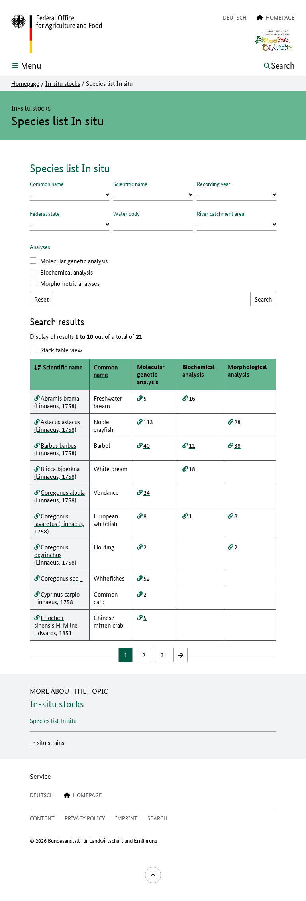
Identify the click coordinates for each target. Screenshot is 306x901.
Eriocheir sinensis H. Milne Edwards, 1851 (56, 625)
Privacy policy (85, 818)
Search (157, 818)
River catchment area (220, 213)
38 (237, 445)
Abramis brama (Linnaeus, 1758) (56, 402)
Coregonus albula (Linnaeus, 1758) (59, 496)
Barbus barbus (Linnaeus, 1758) (55, 449)
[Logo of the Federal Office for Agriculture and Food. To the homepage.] (56, 34)
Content (42, 818)
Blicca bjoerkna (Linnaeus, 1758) (57, 472)
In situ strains (47, 742)
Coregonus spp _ (62, 578)
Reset (41, 299)
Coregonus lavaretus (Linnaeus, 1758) (59, 523)
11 (192, 445)
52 (146, 578)
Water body (126, 213)
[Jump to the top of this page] (153, 875)
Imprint (126, 818)
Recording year (213, 184)
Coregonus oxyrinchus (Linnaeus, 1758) (55, 554)
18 (192, 468)
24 (146, 492)
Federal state (45, 213)
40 (146, 445)
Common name (47, 184)
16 (192, 398)
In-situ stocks (62, 83)
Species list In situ (53, 720)
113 (148, 421)
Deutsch (235, 17)
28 (237, 421)
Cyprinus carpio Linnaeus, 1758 (57, 598)
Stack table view (61, 350)
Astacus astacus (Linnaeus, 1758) (57, 425)
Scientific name (130, 184)
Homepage (25, 83)
